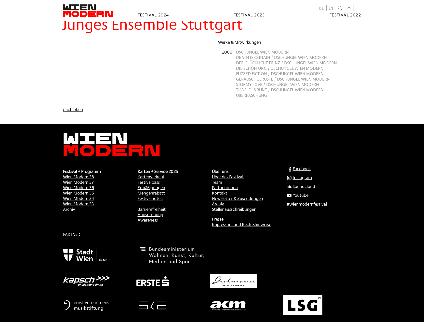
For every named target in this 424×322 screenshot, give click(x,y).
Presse (218, 219)
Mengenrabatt (151, 193)
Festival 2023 (249, 15)
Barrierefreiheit (152, 209)
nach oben (73, 109)
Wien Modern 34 (78, 198)
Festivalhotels (150, 198)
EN (331, 8)
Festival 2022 (345, 15)
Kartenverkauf (151, 176)
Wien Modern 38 (78, 176)
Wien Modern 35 (78, 193)
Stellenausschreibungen (234, 209)
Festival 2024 (153, 15)
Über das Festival (227, 176)
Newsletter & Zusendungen (237, 198)
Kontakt (219, 193)
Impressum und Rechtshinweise (241, 224)
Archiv (69, 209)
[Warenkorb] (358, 8)
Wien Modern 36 (78, 187)
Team (217, 182)
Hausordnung (150, 214)
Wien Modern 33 (78, 203)
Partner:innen (225, 187)
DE (321, 8)
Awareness (148, 220)
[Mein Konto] (349, 7)
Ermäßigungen (151, 187)
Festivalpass (149, 182)
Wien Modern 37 (78, 182)
